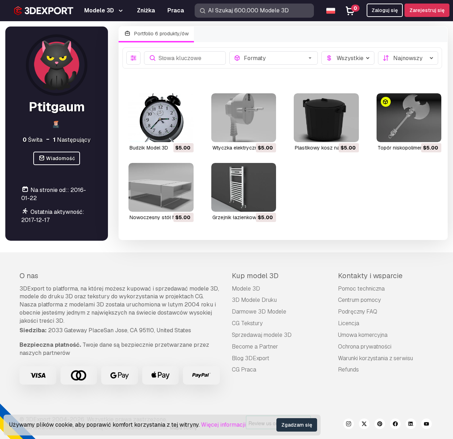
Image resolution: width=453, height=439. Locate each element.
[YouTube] (426, 425)
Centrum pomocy (359, 300)
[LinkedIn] (411, 425)
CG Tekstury (247, 323)
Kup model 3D (255, 275)
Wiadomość (60, 158)
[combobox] (278, 58)
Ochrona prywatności (364, 346)
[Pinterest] (380, 425)
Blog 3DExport (250, 358)
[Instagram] (349, 425)
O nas (28, 275)
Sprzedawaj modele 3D (262, 335)
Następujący (72, 140)
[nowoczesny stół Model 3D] (161, 187)
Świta (32, 140)
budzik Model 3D (149, 148)
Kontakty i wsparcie (370, 275)
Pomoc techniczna (361, 288)
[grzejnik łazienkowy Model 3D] (243, 187)
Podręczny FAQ (357, 311)
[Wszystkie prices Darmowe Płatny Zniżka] (347, 58)
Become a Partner (255, 346)
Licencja (348, 323)
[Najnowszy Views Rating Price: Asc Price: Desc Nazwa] (408, 58)
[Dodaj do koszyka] (168, 132)
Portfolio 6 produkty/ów (161, 33)
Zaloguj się (385, 10)
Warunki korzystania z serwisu (375, 358)
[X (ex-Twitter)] (364, 425)
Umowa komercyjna (363, 335)
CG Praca (244, 369)
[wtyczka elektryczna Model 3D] (243, 117)
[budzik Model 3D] (161, 117)
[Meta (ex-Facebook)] (395, 425)
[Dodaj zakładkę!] (183, 132)
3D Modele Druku (254, 300)
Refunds (348, 369)
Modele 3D (246, 288)
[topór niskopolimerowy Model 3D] (409, 117)
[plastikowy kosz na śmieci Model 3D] (326, 117)
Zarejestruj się (427, 10)
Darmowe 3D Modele (259, 311)
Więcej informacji (223, 424)
